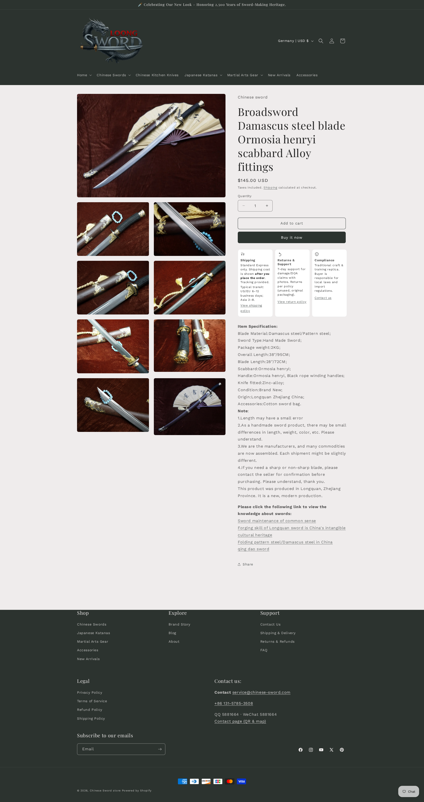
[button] (84, 75)
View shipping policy (251, 308)
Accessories (87, 650)
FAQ (263, 650)
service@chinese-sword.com (261, 692)
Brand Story (179, 624)
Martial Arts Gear (92, 641)
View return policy (292, 301)
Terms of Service (92, 701)
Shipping (270, 187)
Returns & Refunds (277, 641)
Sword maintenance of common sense (277, 520)
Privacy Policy (89, 692)
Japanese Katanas (93, 633)
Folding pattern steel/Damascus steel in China (285, 542)
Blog (172, 633)
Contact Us (270, 624)
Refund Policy (89, 710)
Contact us (323, 298)
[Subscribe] (159, 749)
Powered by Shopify (137, 790)
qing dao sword (253, 549)
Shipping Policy (91, 718)
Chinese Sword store (105, 790)
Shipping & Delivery (278, 633)
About (174, 641)
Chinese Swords (91, 624)
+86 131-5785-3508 (233, 703)
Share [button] (248, 564)
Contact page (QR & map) (240, 721)
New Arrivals (88, 659)
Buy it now (292, 237)
